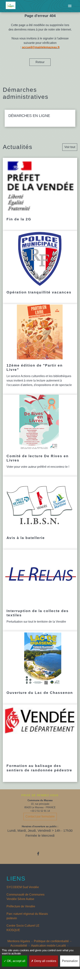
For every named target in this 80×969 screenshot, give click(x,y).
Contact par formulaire (40, 816)
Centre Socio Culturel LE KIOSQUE (23, 928)
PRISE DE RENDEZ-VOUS (40, 795)
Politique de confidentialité (51, 941)
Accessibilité (18, 945)
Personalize (70, 961)
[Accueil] (10, 6)
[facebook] (39, 854)
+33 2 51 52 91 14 (40, 811)
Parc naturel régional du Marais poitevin (27, 916)
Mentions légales (18, 941)
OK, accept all (15, 961)
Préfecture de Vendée (21, 906)
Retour (40, 62)
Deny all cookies (44, 961)
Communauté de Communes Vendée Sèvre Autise (25, 897)
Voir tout (69, 147)
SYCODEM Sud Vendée (23, 887)
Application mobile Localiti (48, 945)
